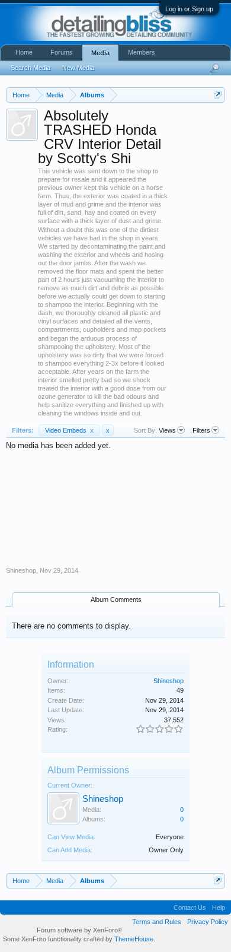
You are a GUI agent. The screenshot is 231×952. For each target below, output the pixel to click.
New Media (78, 67)
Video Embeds (69, 430)
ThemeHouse (133, 939)
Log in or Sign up (189, 8)
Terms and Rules (156, 921)
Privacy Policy (207, 921)
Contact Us (190, 907)
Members (141, 52)
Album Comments (116, 599)
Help (218, 907)
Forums (61, 52)
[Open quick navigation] (218, 95)
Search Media (30, 67)
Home (24, 52)
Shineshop (21, 570)
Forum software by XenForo (79, 930)
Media (100, 52)
